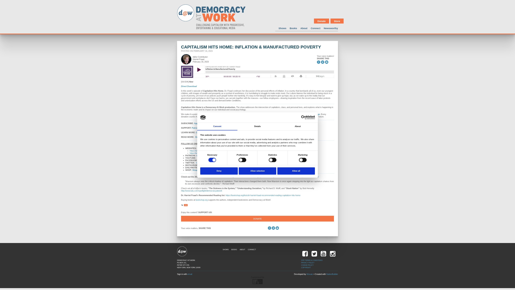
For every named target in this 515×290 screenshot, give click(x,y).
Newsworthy (331, 28)
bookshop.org (202, 200)
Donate (321, 21)
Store (337, 21)
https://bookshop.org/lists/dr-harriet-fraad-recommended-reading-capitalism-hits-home (263, 195)
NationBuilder (332, 274)
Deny (219, 171)
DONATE (257, 219)
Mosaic (310, 274)
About (303, 28)
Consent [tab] (217, 126)
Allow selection (257, 171)
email (189, 274)
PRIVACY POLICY (307, 263)
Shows (282, 28)
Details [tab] (257, 126)
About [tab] (298, 126)
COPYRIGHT (306, 268)
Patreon (195, 128)
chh (186, 205)
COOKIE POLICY (307, 265)
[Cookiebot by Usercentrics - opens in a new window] (303, 117)
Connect (315, 28)
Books (293, 28)
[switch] (242, 160)
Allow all (296, 171)
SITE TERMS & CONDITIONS (312, 260)
